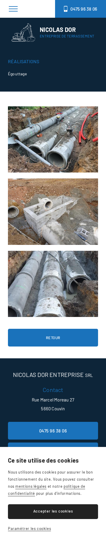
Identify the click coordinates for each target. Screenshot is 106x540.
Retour (53, 337)
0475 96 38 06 (83, 9)
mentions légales (31, 486)
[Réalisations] (53, 139)
